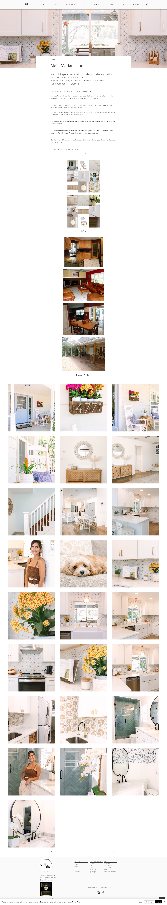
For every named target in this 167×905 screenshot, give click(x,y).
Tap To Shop (107, 867)
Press (91, 867)
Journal (77, 870)
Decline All (149, 902)
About (76, 866)
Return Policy (108, 869)
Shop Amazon (108, 865)
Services (77, 868)
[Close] (165, 901)
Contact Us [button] (93, 863)
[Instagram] (98, 893)
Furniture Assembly (110, 871)
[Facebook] (103, 893)
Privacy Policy (94, 873)
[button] (147, 4)
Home (76, 864)
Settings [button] (140, 902)
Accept (159, 902)
